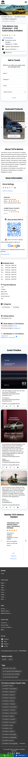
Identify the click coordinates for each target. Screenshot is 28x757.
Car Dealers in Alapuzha (8, 694)
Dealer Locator (5, 611)
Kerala (15, 326)
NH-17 (10, 659)
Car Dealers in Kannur (8, 740)
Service (3, 608)
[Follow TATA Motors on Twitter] (11, 753)
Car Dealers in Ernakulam (8, 719)
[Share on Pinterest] (11, 406)
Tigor (2, 587)
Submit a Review (7, 191)
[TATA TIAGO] (14, 125)
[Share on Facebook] (3, 406)
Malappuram (17, 328)
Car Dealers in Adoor (7, 685)
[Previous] (2, 127)
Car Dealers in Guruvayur (8, 722)
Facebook (6, 639)
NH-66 (4, 659)
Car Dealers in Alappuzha (8, 691)
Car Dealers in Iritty (7, 728)
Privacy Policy (4, 625)
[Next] (26, 127)
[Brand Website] (19, 753)
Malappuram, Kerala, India (8, 337)
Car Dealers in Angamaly (8, 698)
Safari (2, 597)
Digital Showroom (5, 613)
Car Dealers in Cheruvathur (9, 713)
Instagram (6, 643)
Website (13, 556)
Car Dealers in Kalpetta (8, 731)
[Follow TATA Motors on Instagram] (13, 753)
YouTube (6, 646)
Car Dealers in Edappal (8, 716)
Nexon (2, 583)
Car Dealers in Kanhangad (9, 734)
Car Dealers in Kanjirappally (9, 737)
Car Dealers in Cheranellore (9, 707)
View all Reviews (8, 38)
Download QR (5, 254)
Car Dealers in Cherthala (8, 710)
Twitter (5, 641)
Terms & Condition (6, 627)
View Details (13, 136)
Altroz (2, 599)
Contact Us (4, 623)
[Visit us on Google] (15, 753)
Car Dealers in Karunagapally (10, 743)
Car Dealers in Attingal (8, 701)
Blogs (2, 629)
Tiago (2, 585)
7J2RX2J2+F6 (4, 336)
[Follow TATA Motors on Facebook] (8, 753)
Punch (2, 590)
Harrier (2, 594)
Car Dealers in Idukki (7, 725)
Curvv (2, 592)
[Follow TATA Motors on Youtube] (17, 753)
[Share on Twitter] (14, 406)
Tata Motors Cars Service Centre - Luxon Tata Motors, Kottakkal (13, 525)
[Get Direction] (17, 337)
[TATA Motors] (3, 2)
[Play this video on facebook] (14, 426)
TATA (2, 573)
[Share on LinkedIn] (7, 406)
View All (5, 213)
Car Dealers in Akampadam (9, 688)
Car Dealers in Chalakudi (8, 704)
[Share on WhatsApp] (18, 406)
